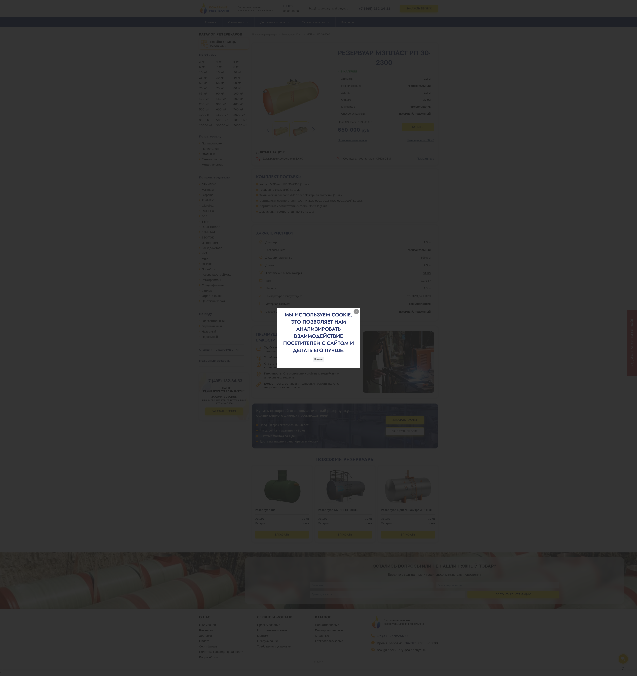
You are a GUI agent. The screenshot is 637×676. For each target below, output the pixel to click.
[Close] (356, 311)
